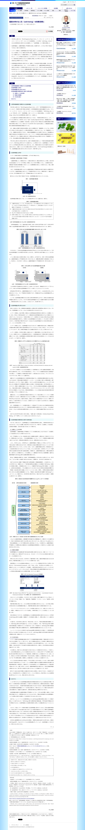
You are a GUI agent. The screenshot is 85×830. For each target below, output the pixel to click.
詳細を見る (66, 34)
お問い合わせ (69, 8)
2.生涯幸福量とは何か (16, 87)
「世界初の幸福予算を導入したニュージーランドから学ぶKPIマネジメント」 (31, 746)
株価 (60, 10)
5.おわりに (13, 99)
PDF (50, 31)
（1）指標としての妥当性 (18, 93)
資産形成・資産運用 (66, 10)
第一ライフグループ (72, 2)
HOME (16, 8)
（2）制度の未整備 (16, 95)
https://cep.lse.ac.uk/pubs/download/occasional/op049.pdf (21, 798)
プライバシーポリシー (15, 824)
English (64, 2)
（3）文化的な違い (16, 97)
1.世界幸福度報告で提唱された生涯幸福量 (21, 86)
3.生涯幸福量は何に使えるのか (18, 89)
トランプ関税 (39, 10)
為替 (53, 10)
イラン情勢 (19, 10)
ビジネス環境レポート (23, 13)
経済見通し (33, 10)
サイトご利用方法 (26, 824)
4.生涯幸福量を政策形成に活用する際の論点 (21, 91)
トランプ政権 (46, 10)
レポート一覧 (15, 13)
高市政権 (26, 10)
